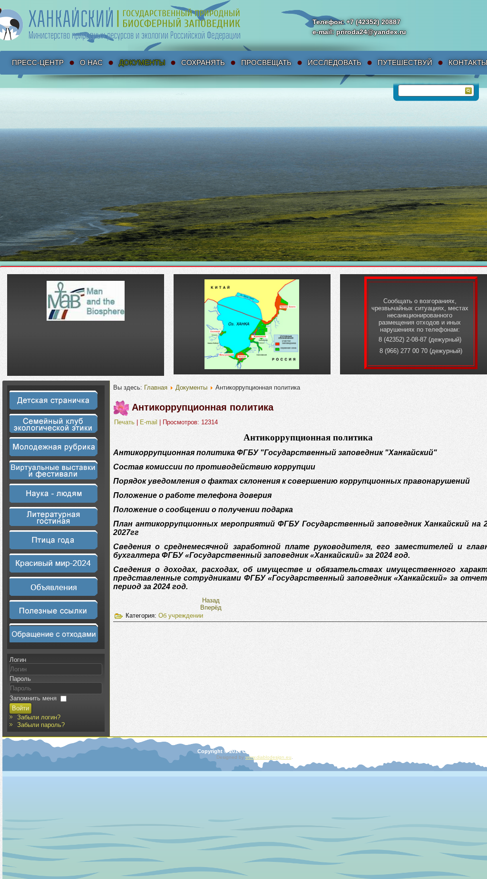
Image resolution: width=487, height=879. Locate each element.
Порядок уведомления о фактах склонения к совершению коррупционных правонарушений (291, 481)
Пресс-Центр (38, 62)
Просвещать (266, 62)
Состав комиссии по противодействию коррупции (214, 467)
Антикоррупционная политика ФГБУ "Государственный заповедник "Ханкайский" (275, 453)
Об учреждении (180, 615)
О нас (91, 62)
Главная (155, 387)
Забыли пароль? (41, 724)
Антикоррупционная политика (202, 407)
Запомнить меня (33, 698)
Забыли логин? (38, 717)
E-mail (149, 422)
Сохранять (203, 62)
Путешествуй (405, 62)
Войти (20, 708)
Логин (18, 659)
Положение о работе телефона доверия (192, 495)
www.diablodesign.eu (268, 757)
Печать (125, 422)
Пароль (20, 678)
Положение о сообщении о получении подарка (203, 510)
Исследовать (334, 62)
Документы (142, 62)
